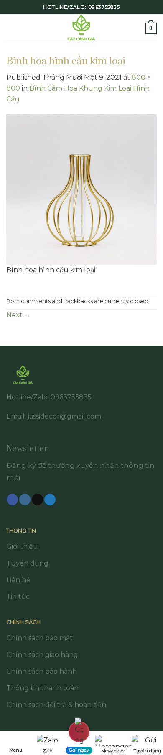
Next (18, 315)
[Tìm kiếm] (135, 28)
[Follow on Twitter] (50, 499)
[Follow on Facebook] (12, 499)
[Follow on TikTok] (37, 499)
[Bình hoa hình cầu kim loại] (81, 189)
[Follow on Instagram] (25, 499)
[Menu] (11, 28)
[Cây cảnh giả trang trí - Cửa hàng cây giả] (81, 28)
